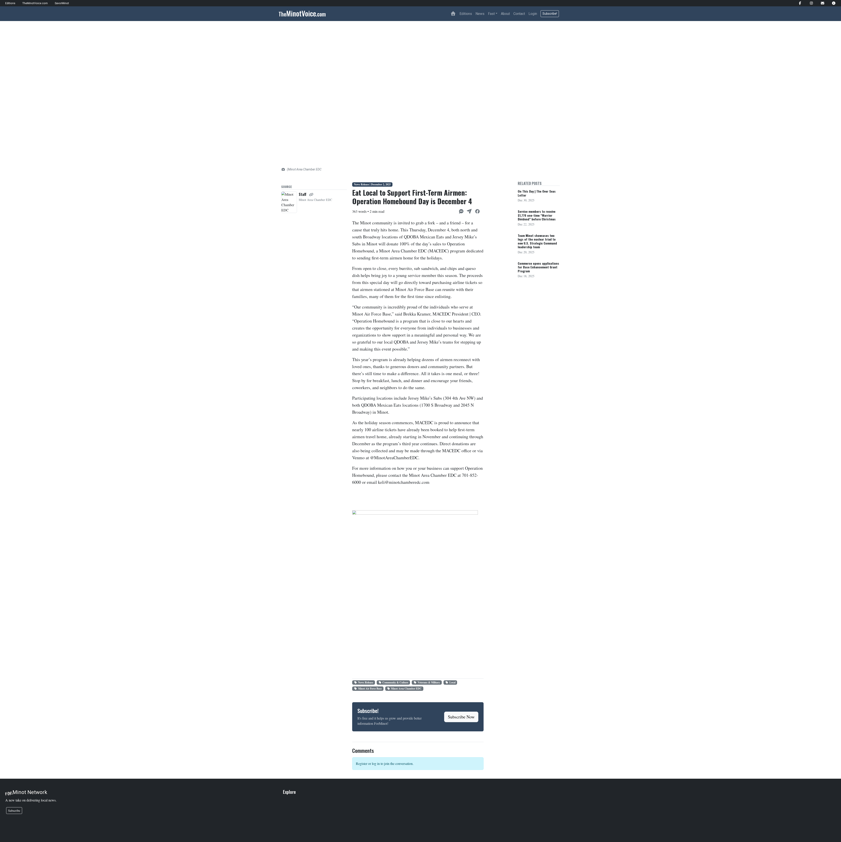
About (505, 14)
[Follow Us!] (798, 3)
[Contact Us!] (820, 3)
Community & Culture (395, 682)
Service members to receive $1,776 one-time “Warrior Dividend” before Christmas (537, 215)
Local (452, 682)
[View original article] (311, 194)
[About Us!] (831, 3)
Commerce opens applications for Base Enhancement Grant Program (538, 267)
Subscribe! (549, 13)
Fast (491, 14)
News (479, 14)
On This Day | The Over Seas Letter (537, 193)
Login (532, 14)
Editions (465, 14)
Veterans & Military (429, 682)
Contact (519, 14)
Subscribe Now (461, 717)
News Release (365, 682)
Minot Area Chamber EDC (406, 688)
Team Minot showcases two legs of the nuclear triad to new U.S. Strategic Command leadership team (537, 241)
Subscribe (14, 810)
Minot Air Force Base (370, 688)
